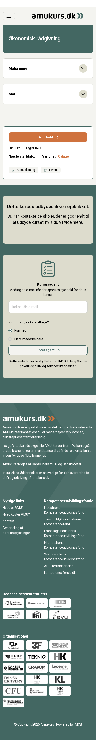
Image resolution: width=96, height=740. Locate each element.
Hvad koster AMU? (16, 514)
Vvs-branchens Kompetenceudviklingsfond (64, 556)
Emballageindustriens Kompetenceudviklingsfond (64, 533)
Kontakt (8, 521)
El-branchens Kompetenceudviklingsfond (64, 545)
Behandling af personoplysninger (16, 530)
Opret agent (45, 350)
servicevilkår (56, 366)
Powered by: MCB (69, 724)
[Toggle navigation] (9, 16)
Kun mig (20, 330)
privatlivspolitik (30, 366)
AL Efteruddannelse (58, 566)
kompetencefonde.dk (60, 573)
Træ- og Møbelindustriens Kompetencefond (63, 521)
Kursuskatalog (26, 170)
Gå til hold (45, 137)
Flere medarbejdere (28, 339)
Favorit (53, 170)
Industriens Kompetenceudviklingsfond (64, 510)
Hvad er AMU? (13, 507)
